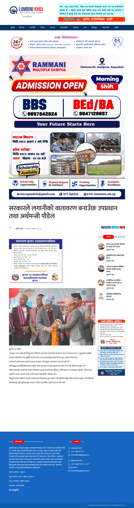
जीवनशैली (105, 27)
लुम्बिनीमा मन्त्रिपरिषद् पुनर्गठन (113, 295)
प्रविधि (116, 27)
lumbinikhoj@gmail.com (80, 455)
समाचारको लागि (76, 448)
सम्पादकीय (64, 27)
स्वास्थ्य (52, 27)
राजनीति (32, 27)
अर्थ (85, 27)
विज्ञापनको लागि (76, 460)
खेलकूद (94, 27)
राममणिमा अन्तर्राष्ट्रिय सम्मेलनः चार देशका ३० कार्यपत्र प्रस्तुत (114, 283)
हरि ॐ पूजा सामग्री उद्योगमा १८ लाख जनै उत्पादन (115, 245)
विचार (43, 27)
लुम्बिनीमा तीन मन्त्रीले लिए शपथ (115, 256)
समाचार (21, 27)
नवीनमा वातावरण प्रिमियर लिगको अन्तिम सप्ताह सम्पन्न (115, 269)
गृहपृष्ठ (13, 27)
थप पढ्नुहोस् (14, 490)
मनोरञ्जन (76, 27)
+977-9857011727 (77, 451)
